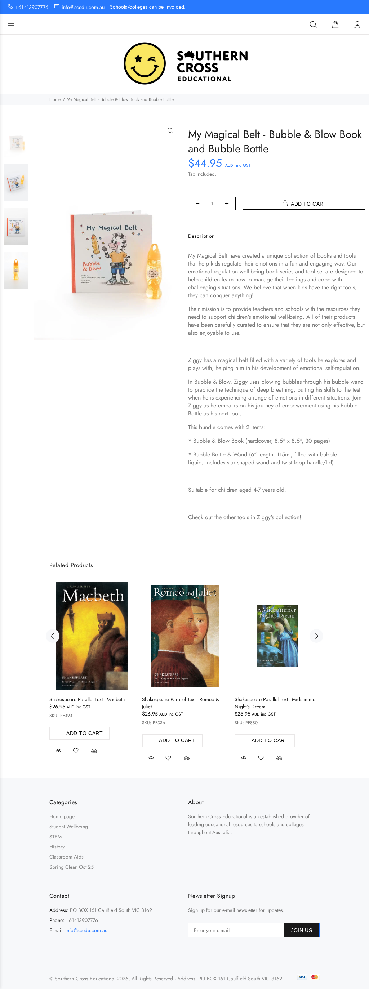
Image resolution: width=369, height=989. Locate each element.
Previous (52, 636)
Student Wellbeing (68, 826)
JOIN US (301, 930)
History (57, 846)
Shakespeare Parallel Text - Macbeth (87, 699)
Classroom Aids (66, 856)
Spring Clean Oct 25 (71, 866)
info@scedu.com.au (86, 930)
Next (316, 636)
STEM (55, 836)
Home (55, 99)
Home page (62, 816)
